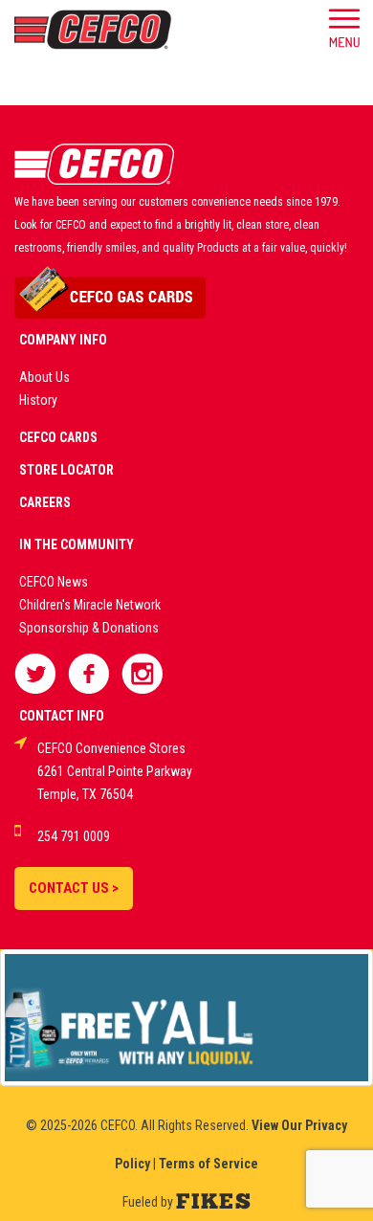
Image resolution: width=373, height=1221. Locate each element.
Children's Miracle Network (90, 604)
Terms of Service (208, 1163)
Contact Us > (74, 888)
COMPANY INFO (63, 339)
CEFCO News (53, 581)
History (38, 400)
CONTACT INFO (61, 715)
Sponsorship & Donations (89, 627)
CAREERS (45, 502)
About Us (44, 377)
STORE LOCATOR (66, 469)
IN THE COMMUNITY (76, 544)
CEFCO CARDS (58, 437)
